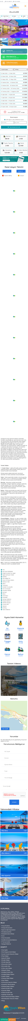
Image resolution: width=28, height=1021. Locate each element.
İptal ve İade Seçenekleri (8, 929)
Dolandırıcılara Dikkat (8, 933)
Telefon (12, 1019)
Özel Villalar (5, 956)
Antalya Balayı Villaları (8, 974)
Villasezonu (16, 1018)
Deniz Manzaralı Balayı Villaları (10, 996)
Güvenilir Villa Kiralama (8, 984)
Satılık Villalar (5, 976)
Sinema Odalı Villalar (7, 978)
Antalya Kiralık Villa (7, 972)
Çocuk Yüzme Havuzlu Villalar (10, 954)
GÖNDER (14, 802)
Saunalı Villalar (6, 990)
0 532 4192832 (17, 1)
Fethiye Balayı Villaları (8, 986)
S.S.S (3, 936)
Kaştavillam (15, 1013)
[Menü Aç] (25, 6)
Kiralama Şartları (6, 931)
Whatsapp (5, 1019)
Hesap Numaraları (7, 927)
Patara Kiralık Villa (7, 992)
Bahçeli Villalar (6, 970)
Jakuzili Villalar (6, 958)
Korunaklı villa (6, 966)
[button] (26, 21)
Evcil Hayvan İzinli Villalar (9, 952)
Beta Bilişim (23, 1018)
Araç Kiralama (6, 925)
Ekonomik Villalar (7, 964)
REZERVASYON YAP (15, 127)
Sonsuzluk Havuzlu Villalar (9, 982)
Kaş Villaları (5, 980)
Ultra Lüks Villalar (7, 968)
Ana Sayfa (5, 950)
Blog (3, 1000)
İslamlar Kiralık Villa (7, 994)
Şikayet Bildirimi (6, 944)
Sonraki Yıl (20, 171)
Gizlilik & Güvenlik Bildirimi (9, 940)
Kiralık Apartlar (6, 962)
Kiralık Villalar (6, 960)
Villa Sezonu (6, 1013)
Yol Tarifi (5, 729)
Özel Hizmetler (6, 938)
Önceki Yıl (7, 171)
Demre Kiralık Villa (7, 988)
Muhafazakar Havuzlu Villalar (10, 998)
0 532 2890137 (9, 1)
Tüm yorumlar (6, 942)
